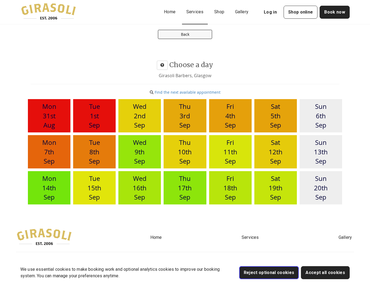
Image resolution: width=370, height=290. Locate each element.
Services (194, 11)
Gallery (241, 11)
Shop (219, 11)
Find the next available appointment (187, 92)
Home (170, 11)
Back (185, 34)
